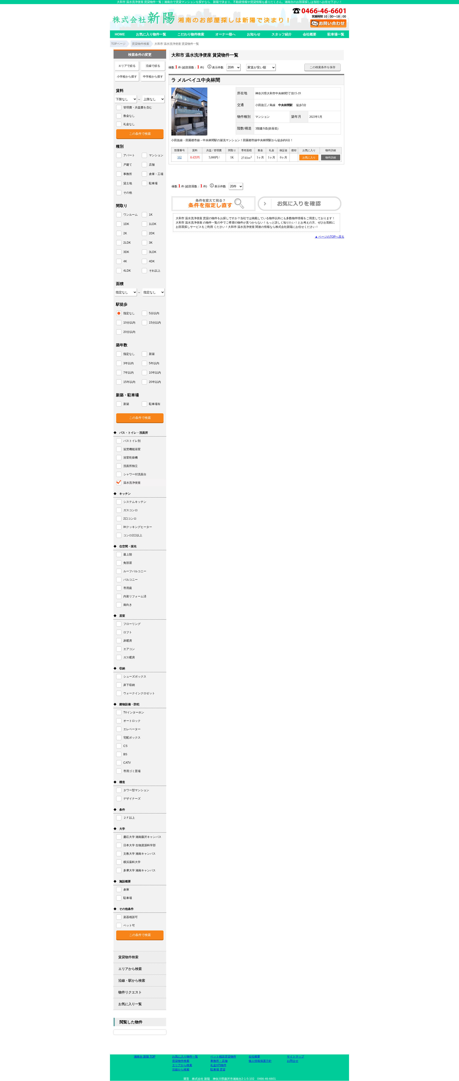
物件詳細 (330, 157)
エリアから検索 (130, 969)
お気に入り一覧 (130, 1004)
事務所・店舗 (219, 1061)
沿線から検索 (180, 1069)
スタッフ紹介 (282, 34)
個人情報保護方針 (260, 1061)
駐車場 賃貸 (217, 1069)
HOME (120, 34)
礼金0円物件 (218, 1065)
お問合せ (292, 1061)
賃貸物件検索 (128, 957)
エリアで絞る (127, 65)
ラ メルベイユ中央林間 (195, 80)
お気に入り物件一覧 (151, 34)
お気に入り (309, 157)
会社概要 (309, 34)
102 (179, 157)
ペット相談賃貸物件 (223, 1056)
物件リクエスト (130, 992)
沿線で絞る (153, 65)
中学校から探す (153, 76)
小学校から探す (127, 76)
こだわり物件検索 (190, 34)
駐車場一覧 (336, 34)
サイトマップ (295, 1056)
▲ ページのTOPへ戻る (329, 236)
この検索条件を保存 (322, 67)
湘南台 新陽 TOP (144, 1056)
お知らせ (253, 34)
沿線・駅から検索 (131, 980)
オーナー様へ (225, 34)
